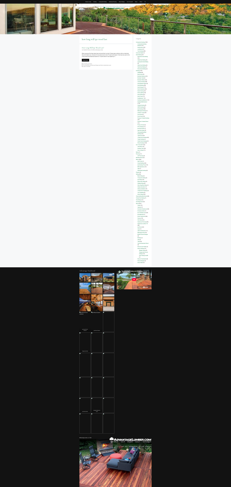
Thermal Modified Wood (141, 196)
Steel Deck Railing (142, 67)
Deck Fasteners (141, 89)
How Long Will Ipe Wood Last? (93, 48)
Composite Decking (103, 1)
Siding (137, 174)
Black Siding (140, 176)
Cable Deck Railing (142, 60)
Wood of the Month (142, 258)
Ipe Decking (85, 63)
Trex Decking (140, 51)
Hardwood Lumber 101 (143, 223)
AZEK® (139, 72)
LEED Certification (142, 230)
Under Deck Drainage (142, 141)
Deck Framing (141, 90)
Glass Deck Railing (142, 65)
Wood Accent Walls (142, 246)
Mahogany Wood (141, 232)
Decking (94, 1)
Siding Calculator (141, 187)
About (126, 446)
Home (123, 446)
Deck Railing (138, 54)
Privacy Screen (141, 124)
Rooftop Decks (141, 128)
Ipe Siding (140, 179)
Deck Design (140, 87)
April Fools (140, 161)
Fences (139, 218)
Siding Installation (142, 188)
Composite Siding (142, 177)
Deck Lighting (141, 92)
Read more (85, 60)
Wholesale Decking (142, 170)
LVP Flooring (140, 155)
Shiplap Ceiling (142, 250)
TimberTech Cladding (142, 190)
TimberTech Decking (142, 137)
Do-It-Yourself (130, 1)
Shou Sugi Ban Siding (142, 185)
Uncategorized (139, 201)
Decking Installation (142, 100)
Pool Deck (140, 114)
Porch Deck (140, 116)
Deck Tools (140, 96)
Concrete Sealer (139, 52)
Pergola (137, 172)
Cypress (139, 207)
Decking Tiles (141, 148)
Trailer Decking (141, 139)
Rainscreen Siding (142, 181)
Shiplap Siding (141, 183)
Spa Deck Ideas (141, 130)
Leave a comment (86, 66)
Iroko (139, 229)
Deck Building (141, 85)
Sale (138, 168)
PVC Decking (140, 126)
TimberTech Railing (140, 198)
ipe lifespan (96, 65)
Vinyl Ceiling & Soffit (143, 255)
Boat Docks (140, 74)
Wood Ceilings (122, 1)
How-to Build (140, 150)
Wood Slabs (140, 262)
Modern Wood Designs (143, 234)
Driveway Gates (141, 210)
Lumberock (140, 49)
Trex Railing (138, 199)
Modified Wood (139, 157)
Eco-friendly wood (142, 212)
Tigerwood (140, 135)
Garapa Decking (141, 105)
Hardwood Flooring (113, 1)
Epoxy (137, 152)
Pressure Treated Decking (143, 118)
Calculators (140, 146)
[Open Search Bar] (145, 2)
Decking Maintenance (142, 101)
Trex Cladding (141, 192)
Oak (138, 239)
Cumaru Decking (141, 81)
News (136, 1)
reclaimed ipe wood (107, 65)
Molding (139, 237)
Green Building (141, 163)
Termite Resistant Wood (143, 243)
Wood (141, 1)
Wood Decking (141, 142)
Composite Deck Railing (143, 61)
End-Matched (141, 214)
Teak (139, 241)
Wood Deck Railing (142, 68)
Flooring (138, 153)
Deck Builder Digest (142, 83)
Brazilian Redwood (142, 76)
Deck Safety (140, 94)
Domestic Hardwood (142, 209)
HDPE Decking (141, 107)
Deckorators (140, 47)
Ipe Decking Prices (142, 165)
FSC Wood (140, 220)
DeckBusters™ (141, 98)
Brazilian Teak (141, 78)
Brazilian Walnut (141, 79)
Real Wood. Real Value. (133, 446)
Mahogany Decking (142, 110)
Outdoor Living (88, 1)
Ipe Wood (90, 63)
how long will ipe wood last (88, 65)
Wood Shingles (141, 260)
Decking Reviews (148, 446)
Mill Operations (141, 166)
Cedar (139, 205)
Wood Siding (140, 194)
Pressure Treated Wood (143, 121)
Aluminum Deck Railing (143, 56)
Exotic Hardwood (141, 216)
